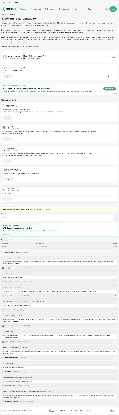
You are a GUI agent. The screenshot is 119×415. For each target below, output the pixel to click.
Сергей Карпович (10, 282)
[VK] (116, 2)
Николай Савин (10, 296)
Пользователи (64, 9)
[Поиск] (116, 217)
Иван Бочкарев (10, 326)
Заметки (19, 252)
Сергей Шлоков (11, 127)
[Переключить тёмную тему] (107, 9)
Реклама (114, 93)
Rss (89, 9)
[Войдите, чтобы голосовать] (5, 76)
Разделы (23, 9)
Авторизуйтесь (7, 209)
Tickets (4, 247)
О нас (75, 9)
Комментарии (36, 9)
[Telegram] (112, 2)
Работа (25, 252)
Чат (82, 9)
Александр (10, 105)
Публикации (49, 9)
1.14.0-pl (37, 246)
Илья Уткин (8, 310)
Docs (10, 3)
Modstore (4, 3)
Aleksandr (8, 371)
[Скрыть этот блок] (116, 85)
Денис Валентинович (11, 357)
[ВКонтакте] (108, 76)
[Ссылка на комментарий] (110, 117)
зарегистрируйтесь (22, 209)
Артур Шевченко (10, 268)
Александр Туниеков (11, 401)
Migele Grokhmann (14, 56)
